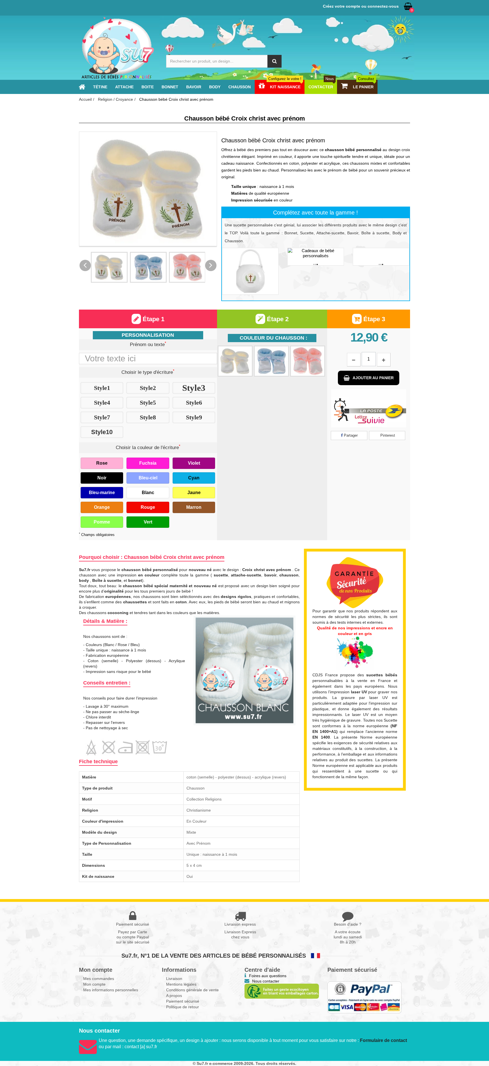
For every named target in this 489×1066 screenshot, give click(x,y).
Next (210, 265)
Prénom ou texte (148, 344)
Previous (85, 265)
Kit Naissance (284, 87)
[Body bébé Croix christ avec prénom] (316, 256)
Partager (350, 435)
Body (214, 87)
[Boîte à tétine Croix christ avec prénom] (250, 271)
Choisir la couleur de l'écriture (148, 447)
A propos (174, 995)
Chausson (239, 87)
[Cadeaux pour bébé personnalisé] (117, 48)
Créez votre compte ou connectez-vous (361, 6)
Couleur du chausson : (273, 338)
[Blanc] (235, 361)
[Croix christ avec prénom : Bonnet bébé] (381, 256)
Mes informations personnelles (110, 990)
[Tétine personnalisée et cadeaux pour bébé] (82, 87)
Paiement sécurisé (182, 1001)
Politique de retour (182, 1007)
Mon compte (94, 984)
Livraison (174, 978)
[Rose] (307, 361)
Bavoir (193, 87)
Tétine (100, 87)
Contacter (321, 87)
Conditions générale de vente (192, 990)
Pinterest (387, 435)
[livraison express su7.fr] (368, 408)
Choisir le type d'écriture (147, 372)
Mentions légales (181, 984)
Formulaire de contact (383, 1040)
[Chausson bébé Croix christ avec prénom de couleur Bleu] (148, 267)
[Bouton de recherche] (274, 61)
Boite (147, 87)
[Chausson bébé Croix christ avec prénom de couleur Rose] (187, 267)
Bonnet (170, 87)
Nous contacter (265, 981)
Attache (124, 87)
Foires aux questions (267, 975)
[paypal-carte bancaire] (364, 997)
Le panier (363, 87)
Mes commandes (98, 978)
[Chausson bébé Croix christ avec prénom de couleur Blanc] (109, 267)
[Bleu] (271, 361)
